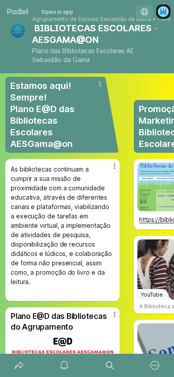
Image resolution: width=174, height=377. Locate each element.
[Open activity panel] (64, 365)
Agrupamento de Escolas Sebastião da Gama (91, 19)
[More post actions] (109, 169)
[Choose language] (144, 11)
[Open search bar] (109, 365)
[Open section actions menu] (100, 84)
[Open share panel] (19, 365)
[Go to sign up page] (163, 11)
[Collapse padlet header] (155, 28)
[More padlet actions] (155, 365)
